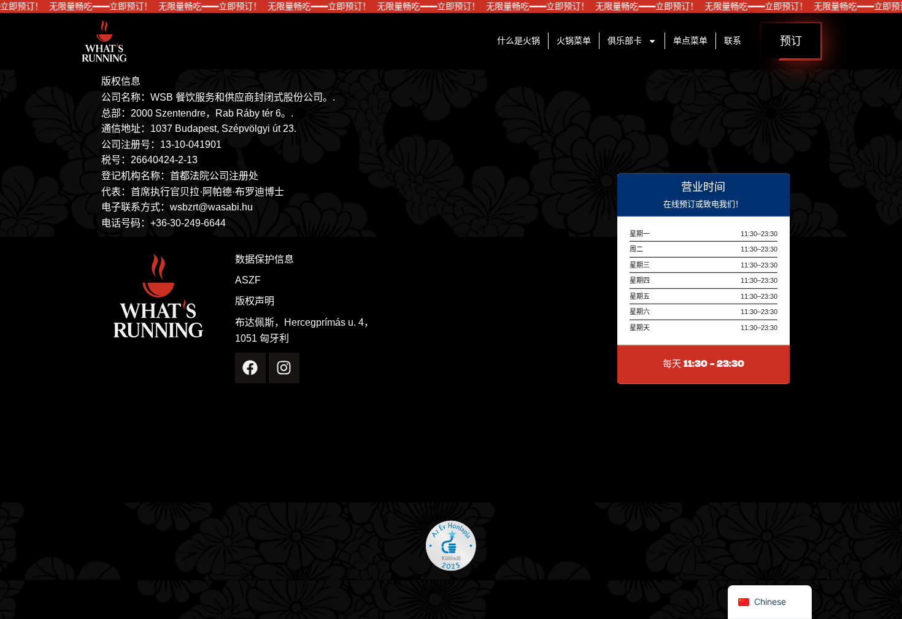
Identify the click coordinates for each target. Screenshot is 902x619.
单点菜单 (690, 41)
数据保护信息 (264, 259)
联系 (732, 41)
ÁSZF (248, 280)
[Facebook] (250, 367)
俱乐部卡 (624, 41)
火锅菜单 (574, 41)
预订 (791, 40)
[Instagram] (284, 367)
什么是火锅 (518, 41)
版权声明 (254, 301)
